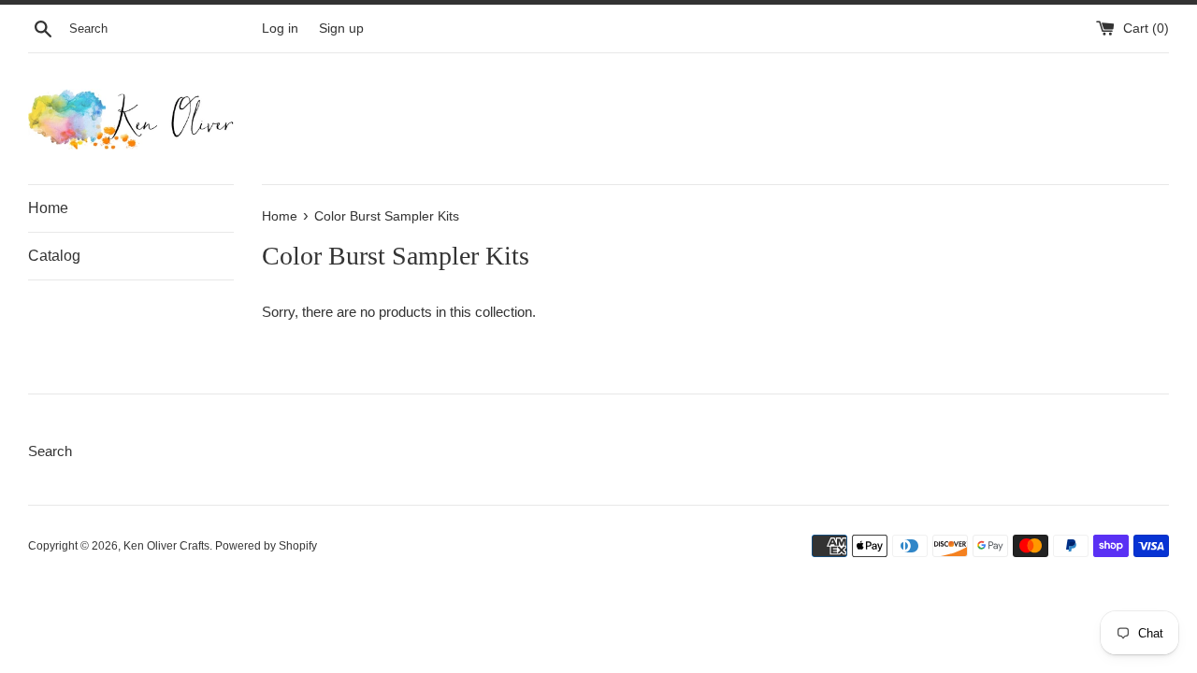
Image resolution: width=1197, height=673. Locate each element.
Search (50, 451)
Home (48, 208)
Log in (280, 28)
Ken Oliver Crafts (166, 545)
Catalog (54, 256)
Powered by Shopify (266, 545)
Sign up (341, 28)
